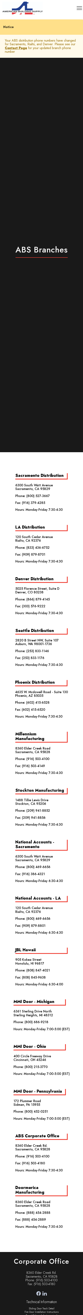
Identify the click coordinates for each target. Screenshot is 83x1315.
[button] (79, 8)
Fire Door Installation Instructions (42, 1312)
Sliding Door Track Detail (41, 1308)
